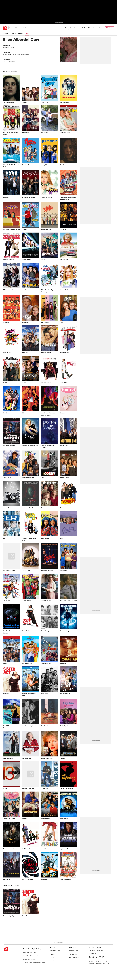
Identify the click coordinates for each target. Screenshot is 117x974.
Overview (5, 33)
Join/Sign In (109, 28)
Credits (27, 33)
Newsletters (53, 954)
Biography (20, 33)
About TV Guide (55, 951)
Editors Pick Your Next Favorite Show (34, 963)
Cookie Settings (74, 957)
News (100, 28)
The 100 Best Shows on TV (31, 956)
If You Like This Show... (30, 952)
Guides (84, 28)
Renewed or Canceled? (30, 959)
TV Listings (13, 33)
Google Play (99, 951)
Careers (52, 957)
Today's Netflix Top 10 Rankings (32, 949)
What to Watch (92, 28)
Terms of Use (73, 954)
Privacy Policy (73, 951)
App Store (92, 951)
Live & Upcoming (74, 28)
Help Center (53, 961)
